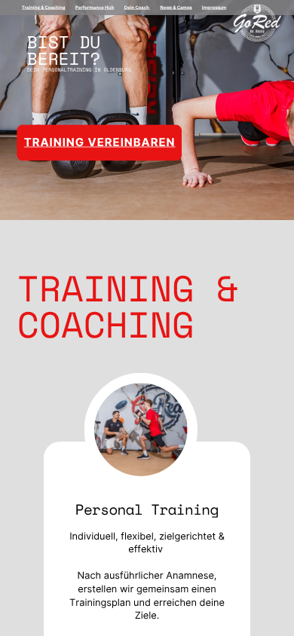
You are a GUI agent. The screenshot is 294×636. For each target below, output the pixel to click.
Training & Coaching (44, 7)
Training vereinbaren (100, 142)
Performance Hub (95, 7)
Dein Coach (136, 7)
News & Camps (175, 7)
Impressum (214, 7)
